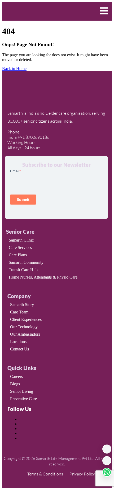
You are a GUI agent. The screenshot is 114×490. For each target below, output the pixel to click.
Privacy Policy (82, 474)
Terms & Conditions (45, 474)
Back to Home (14, 68)
